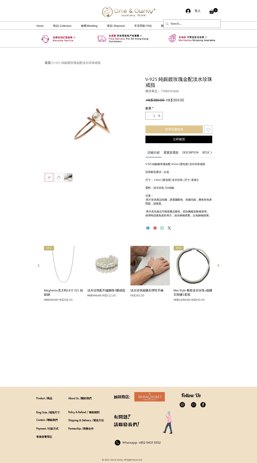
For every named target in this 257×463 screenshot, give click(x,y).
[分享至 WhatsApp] (162, 228)
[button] (213, 11)
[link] (154, 152)
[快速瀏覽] (107, 265)
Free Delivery (117, 38)
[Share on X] (169, 228)
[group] (128, 276)
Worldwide (185, 40)
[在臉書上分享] (148, 228)
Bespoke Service (63, 40)
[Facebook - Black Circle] (203, 404)
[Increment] (159, 115)
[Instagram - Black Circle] (182, 404)
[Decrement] (148, 115)
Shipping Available (203, 40)
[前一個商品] (38, 265)
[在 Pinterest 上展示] (155, 228)
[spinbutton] (154, 115)
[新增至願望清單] (208, 129)
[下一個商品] (218, 265)
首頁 (48, 63)
